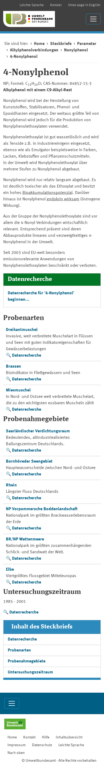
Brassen (13, 366)
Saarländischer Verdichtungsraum (38, 431)
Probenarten (19, 650)
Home (39, 44)
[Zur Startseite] (29, 19)
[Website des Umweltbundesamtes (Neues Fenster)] (15, 724)
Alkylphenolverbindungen (34, 50)
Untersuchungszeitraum (30, 672)
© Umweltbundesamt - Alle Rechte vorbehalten (59, 761)
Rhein (11, 485)
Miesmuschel (18, 390)
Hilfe (45, 737)
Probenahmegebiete (26, 661)
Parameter (86, 44)
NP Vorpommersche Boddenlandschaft (42, 509)
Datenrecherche (26, 355)
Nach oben (16, 753)
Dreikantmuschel (22, 330)
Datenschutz (42, 745)
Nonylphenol (76, 50)
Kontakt (56, 5)
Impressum (16, 745)
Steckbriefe (60, 44)
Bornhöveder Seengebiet (29, 461)
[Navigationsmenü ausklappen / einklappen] (93, 19)
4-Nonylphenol (24, 57)
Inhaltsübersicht (69, 737)
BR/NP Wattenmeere (25, 539)
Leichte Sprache (32, 5)
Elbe (10, 569)
